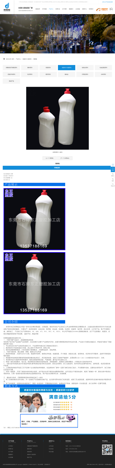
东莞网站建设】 (108, 464)
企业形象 (10, 457)
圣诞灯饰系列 (11, 74)
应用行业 (10, 448)
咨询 (113, 170)
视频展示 (10, 454)
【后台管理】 (40, 464)
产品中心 (18, 59)
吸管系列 (48, 74)
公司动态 (51, 446)
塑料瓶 (50, 2)
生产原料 (10, 451)
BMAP (30, 464)
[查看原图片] (56, 152)
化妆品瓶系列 (103, 67)
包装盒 (59, 2)
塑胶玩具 (63, 2)
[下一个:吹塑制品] (64, 158)
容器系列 (48, 67)
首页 (13, 59)
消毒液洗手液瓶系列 (11, 67)
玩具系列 (29, 74)
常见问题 (51, 451)
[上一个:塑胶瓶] (49, 158)
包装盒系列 (85, 67)
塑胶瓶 (47, 2)
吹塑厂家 (40, 2)
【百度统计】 (47, 464)
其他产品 (11, 81)
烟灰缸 (66, 74)
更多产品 (29, 457)
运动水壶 (55, 2)
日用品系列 (85, 74)
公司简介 (10, 446)
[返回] (60, 152)
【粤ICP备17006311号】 (92, 464)
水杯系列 (103, 74)
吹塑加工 (76, 2)
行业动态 (51, 448)
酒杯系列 (29, 67)
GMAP (34, 464)
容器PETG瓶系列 (27, 59)
